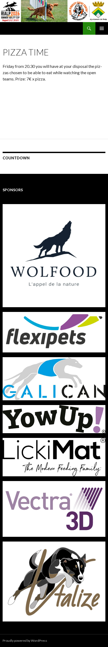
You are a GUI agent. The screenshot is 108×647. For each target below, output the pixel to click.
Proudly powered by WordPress (25, 641)
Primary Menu (101, 28)
